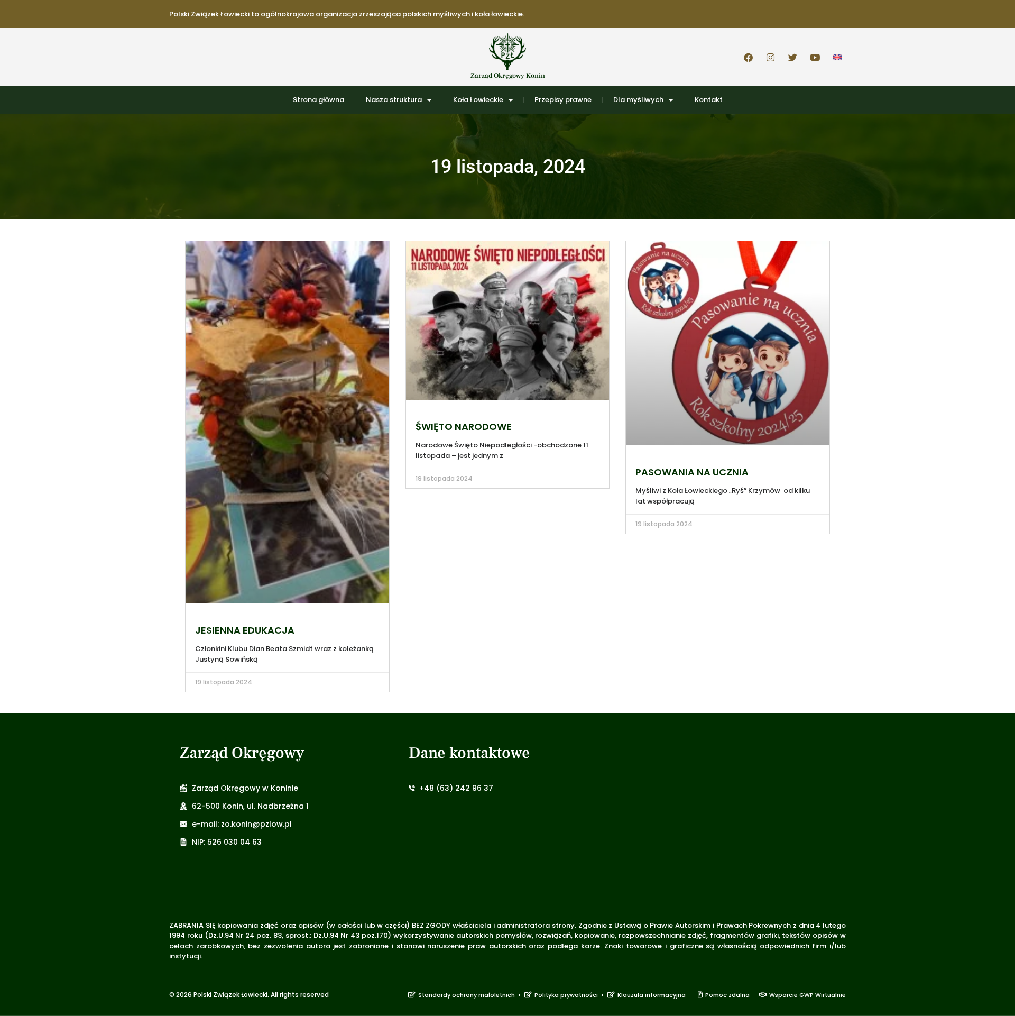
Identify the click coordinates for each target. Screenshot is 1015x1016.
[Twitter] (792, 57)
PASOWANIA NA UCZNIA (692, 472)
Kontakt (709, 100)
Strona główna (318, 100)
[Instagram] (770, 57)
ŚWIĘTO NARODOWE (464, 426)
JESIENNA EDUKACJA (244, 630)
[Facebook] (748, 57)
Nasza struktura (394, 100)
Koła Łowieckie (478, 100)
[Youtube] (815, 57)
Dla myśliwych (638, 100)
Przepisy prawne (563, 100)
